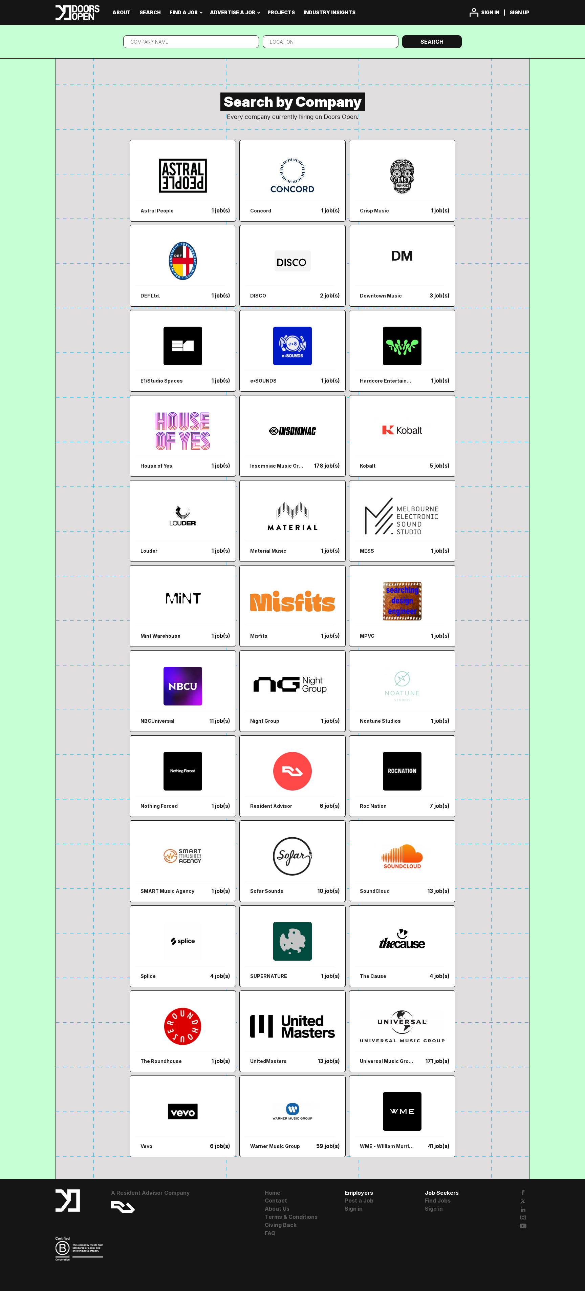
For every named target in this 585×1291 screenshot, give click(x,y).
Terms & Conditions (291, 1216)
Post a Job (359, 1200)
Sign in (490, 12)
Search (431, 41)
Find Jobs (438, 1200)
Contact (276, 1200)
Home (272, 1192)
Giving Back (281, 1225)
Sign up (519, 12)
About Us (277, 1208)
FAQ (270, 1233)
